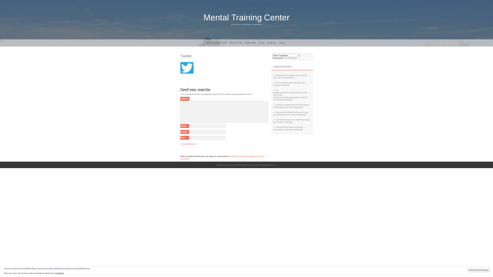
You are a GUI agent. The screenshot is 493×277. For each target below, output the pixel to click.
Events (261, 43)
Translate (292, 58)
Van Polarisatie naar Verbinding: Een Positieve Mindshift (289, 84)
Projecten (271, 43)
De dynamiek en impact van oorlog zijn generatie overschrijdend (290, 76)
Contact (282, 43)
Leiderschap (250, 43)
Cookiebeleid (59, 273)
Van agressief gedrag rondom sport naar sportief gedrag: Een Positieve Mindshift (290, 113)
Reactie (185, 98)
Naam (183, 126)
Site (183, 137)
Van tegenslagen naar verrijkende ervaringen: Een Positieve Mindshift (288, 128)
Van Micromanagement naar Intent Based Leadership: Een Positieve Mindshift (291, 106)
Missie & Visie (236, 43)
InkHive (230, 165)
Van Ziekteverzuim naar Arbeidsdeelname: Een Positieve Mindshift (292, 120)
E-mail (184, 132)
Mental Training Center (246, 17)
